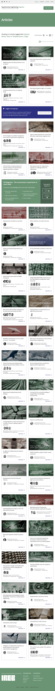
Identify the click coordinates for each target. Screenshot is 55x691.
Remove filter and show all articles (47, 41)
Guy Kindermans (14, 67)
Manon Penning (41, 139)
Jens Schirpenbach (42, 367)
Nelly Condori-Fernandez (11, 318)
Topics (49, 8)
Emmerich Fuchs (16, 575)
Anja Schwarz (48, 91)
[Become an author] (9, 1)
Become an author (37, 680)
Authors (47, 1)
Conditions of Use (34, 687)
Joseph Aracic (14, 652)
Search (52, 1)
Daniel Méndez (10, 98)
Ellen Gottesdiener (42, 624)
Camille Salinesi (14, 539)
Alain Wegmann (41, 654)
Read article (21, 69)
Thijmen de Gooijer (38, 486)
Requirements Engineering (13, 7)
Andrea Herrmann (11, 317)
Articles (36, 1)
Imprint (22, 687)
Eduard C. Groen (37, 287)
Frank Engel (5, 372)
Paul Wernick (15, 431)
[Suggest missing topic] (6, 1)
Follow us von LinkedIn (47, 190)
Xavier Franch (16, 98)
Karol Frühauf (9, 227)
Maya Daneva (18, 317)
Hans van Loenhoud (11, 143)
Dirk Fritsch (49, 511)
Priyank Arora (14, 513)
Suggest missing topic (44, 112)
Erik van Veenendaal (42, 343)
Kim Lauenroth (18, 143)
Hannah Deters (44, 287)
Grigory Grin (40, 63)
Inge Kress (43, 91)
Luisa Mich (43, 422)
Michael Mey (40, 599)
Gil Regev (36, 654)
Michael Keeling (45, 486)
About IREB (25, 676)
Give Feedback (36, 676)
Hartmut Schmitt (36, 288)
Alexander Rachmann (11, 371)
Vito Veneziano (21, 431)
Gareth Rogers (14, 482)
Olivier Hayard (48, 654)
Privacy (27, 687)
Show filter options (38, 35)
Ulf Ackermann (44, 511)
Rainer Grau (40, 398)
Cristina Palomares (11, 284)
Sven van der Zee (37, 317)
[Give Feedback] (4, 1)
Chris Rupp (43, 172)
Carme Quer (17, 284)
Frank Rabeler (14, 343)
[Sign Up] (2, 1)
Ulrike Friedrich (49, 172)
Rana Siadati (9, 431)
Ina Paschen (9, 575)
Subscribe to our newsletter (47, 195)
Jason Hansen (41, 544)
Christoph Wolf (14, 172)
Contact (25, 681)
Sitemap (18, 687)
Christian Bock (14, 601)
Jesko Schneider (19, 371)
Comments (42, 1)
